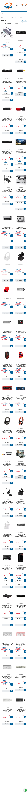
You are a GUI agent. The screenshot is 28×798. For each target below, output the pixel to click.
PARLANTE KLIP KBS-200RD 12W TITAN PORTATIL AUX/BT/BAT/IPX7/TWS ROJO (7, 301)
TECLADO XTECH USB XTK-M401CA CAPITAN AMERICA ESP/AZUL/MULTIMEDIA (20, 399)
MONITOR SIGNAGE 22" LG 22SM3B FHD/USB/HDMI (21, 152)
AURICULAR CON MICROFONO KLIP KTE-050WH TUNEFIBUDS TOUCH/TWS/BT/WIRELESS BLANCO (7, 536)
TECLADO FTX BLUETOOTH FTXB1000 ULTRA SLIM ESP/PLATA (7, 644)
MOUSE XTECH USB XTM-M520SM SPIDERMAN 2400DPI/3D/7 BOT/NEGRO (7, 365)
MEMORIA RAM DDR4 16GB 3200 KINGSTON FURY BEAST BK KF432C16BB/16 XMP (7, 153)
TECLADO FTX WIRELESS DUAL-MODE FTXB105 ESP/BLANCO (7, 677)
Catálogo (7, 17)
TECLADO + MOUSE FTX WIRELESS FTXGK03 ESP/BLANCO (7, 710)
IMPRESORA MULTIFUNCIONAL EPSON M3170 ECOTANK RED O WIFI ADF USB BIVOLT (21, 191)
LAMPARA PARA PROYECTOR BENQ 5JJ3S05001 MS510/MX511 (20, 464)
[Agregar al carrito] (11, 49)
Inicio (2, 17)
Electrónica (13, 17)
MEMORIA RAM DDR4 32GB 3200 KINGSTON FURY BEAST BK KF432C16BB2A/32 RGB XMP (20, 607)
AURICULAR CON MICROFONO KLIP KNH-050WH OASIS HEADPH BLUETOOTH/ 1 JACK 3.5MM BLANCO (7, 268)
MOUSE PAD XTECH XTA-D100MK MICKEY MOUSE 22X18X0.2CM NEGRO (21, 332)
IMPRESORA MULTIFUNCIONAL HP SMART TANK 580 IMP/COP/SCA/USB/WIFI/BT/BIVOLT (9, 465)
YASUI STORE (7, 39)
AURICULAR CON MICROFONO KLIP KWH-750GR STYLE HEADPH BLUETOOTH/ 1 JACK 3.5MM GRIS (7, 432)
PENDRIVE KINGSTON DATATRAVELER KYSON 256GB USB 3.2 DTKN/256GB (7, 333)
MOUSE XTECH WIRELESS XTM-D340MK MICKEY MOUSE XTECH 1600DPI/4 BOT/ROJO (21, 366)
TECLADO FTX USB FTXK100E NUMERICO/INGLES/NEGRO (20, 535)
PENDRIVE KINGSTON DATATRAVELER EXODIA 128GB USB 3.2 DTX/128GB (21, 81)
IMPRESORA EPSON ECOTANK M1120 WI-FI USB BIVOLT (7, 228)
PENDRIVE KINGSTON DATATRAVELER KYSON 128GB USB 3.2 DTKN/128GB (20, 300)
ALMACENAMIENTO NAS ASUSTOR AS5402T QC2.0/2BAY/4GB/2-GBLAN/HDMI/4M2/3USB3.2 (20, 569)
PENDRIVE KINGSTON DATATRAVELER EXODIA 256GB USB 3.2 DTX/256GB (7, 119)
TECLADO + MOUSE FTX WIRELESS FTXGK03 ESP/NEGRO (21, 710)
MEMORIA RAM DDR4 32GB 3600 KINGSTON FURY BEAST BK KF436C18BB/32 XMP (7, 82)
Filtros (24, 20)
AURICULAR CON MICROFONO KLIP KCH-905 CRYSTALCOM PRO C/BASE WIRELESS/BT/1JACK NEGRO (7, 503)
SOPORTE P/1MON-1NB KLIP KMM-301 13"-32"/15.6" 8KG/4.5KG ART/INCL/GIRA (7, 191)
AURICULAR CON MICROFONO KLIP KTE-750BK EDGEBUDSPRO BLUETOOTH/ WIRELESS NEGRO (21, 268)
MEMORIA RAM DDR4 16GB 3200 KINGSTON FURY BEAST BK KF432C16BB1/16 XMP (20, 43)
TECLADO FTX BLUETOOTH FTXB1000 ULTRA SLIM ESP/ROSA (20, 644)
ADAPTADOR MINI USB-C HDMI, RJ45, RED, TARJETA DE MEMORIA (7, 42)
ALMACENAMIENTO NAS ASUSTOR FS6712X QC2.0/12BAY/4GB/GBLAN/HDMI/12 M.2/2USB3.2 (9, 607)
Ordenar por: (8, 23)
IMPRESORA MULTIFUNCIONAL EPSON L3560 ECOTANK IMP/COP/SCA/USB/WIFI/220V (8, 569)
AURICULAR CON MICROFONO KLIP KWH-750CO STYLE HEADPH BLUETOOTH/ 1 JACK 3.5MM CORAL (21, 432)
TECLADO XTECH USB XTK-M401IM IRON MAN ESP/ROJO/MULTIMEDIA (7, 398)
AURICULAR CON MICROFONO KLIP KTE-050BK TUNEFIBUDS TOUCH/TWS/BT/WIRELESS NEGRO (20, 503)
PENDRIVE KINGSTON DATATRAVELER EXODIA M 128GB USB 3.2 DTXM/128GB (21, 120)
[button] (26, 5)
